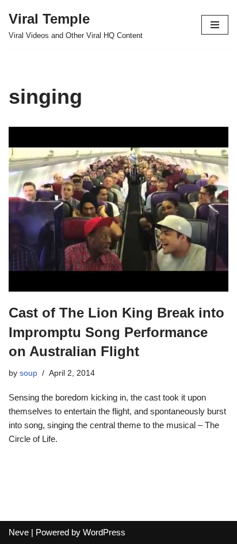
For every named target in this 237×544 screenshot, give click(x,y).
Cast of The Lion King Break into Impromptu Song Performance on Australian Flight (116, 332)
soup (28, 373)
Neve (19, 532)
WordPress (104, 532)
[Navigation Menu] (214, 25)
